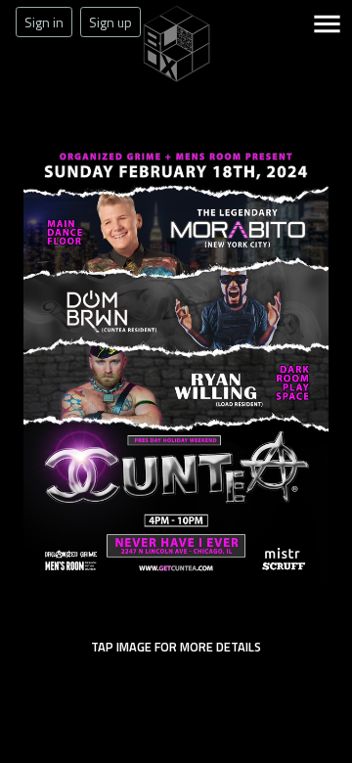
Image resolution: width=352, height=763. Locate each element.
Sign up (110, 22)
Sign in (44, 22)
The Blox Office (176, 82)
